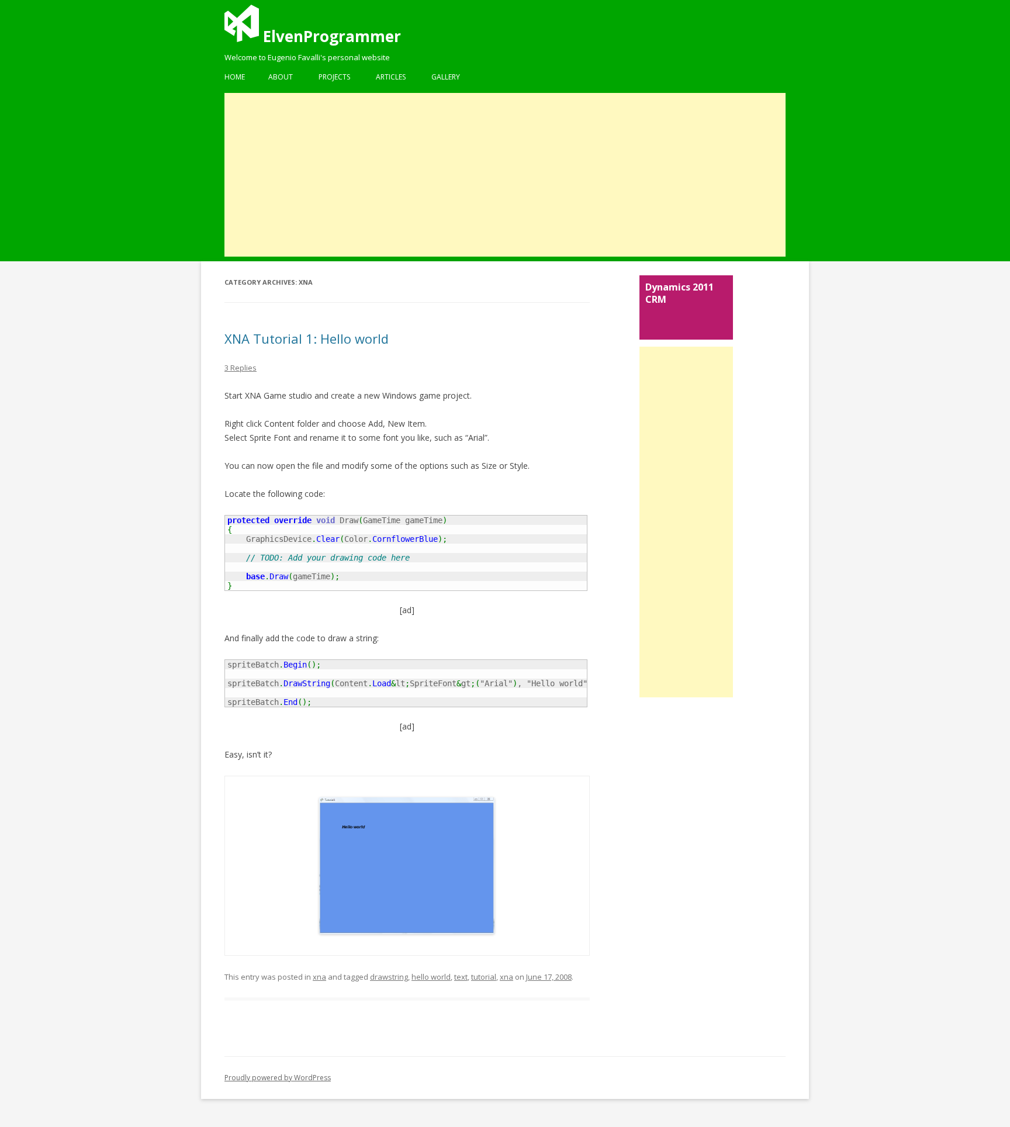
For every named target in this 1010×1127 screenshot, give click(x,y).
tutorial (483, 977)
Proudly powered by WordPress (277, 1078)
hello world (431, 977)
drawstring (389, 977)
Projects (334, 77)
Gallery (445, 77)
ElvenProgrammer (330, 36)
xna (319, 977)
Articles (391, 77)
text (461, 977)
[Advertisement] (505, 175)
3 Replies (240, 367)
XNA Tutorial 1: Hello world (306, 338)
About (280, 77)
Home (234, 77)
